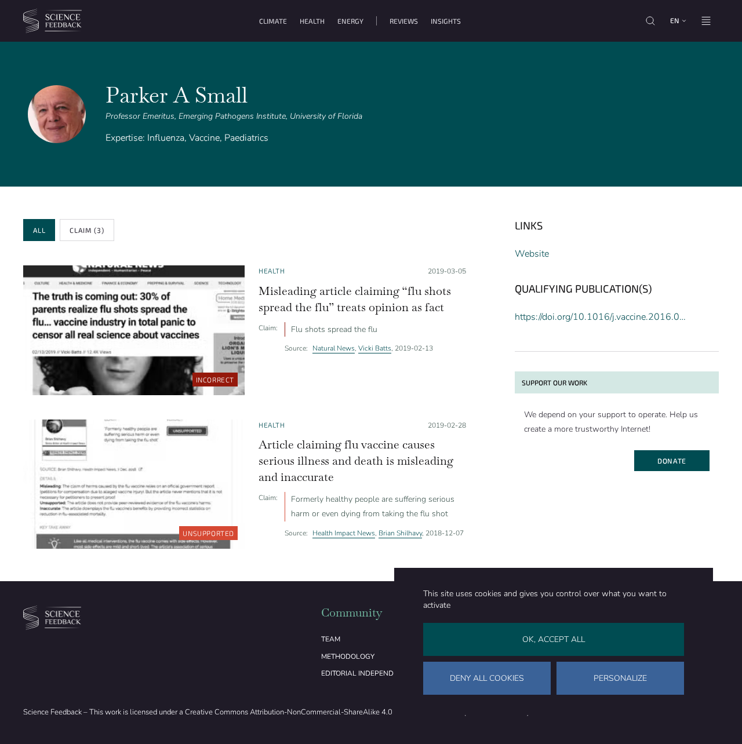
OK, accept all (553, 639)
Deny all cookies (487, 678)
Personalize (620, 678)
